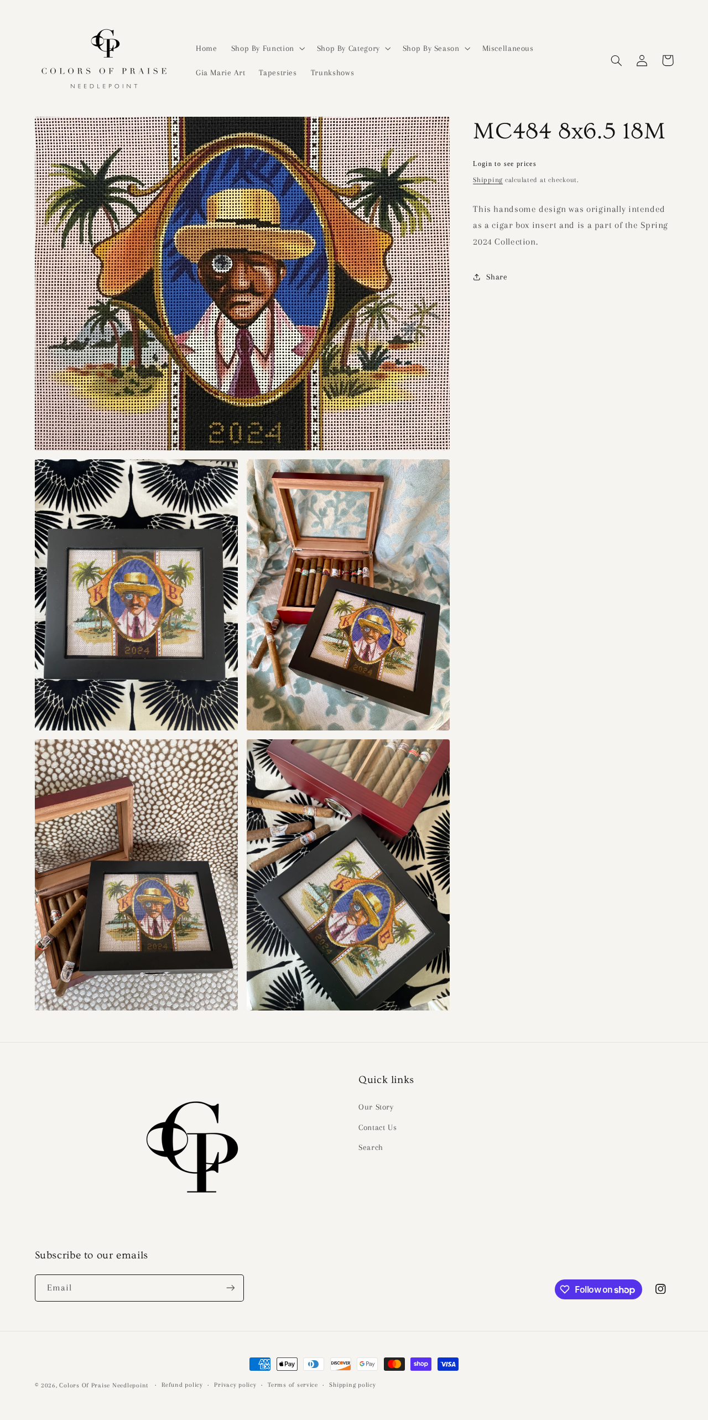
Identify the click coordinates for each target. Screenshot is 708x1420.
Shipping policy (352, 1384)
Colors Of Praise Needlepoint (103, 1385)
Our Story (376, 1106)
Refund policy (182, 1384)
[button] (267, 48)
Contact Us (377, 1127)
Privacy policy (235, 1384)
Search (370, 1147)
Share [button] (496, 276)
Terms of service (293, 1384)
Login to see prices (505, 164)
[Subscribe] (230, 1288)
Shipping (488, 180)
